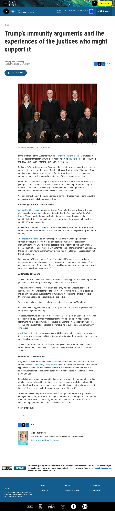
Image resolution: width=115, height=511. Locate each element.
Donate (105, 3)
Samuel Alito (46, 279)
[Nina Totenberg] (23, 438)
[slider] (16, 11)
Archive (67, 485)
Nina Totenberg (18, 61)
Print (107, 63)
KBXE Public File (94, 490)
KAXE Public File (94, 485)
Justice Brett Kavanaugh (29, 210)
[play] (6, 11)
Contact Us (45, 490)
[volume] (13, 11)
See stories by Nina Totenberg (45, 440)
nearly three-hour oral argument (68, 156)
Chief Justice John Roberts (30, 333)
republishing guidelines (103, 468)
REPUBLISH (20, 468)
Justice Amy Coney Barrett (45, 364)
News (6, 25)
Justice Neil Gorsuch (27, 239)
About (43, 485)
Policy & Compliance (72, 490)
